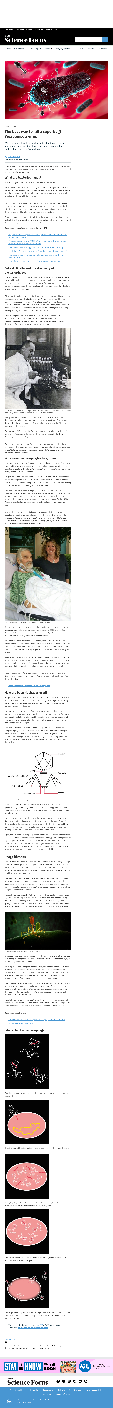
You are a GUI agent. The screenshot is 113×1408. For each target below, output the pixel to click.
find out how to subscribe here (33, 1327)
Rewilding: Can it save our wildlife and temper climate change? (37, 251)
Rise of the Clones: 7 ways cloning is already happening (34, 261)
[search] (105, 39)
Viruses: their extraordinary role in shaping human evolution (36, 1019)
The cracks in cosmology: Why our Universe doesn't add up (35, 247)
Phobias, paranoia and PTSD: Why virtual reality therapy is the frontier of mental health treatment (37, 242)
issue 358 (39, 1325)
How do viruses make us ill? (21, 1023)
